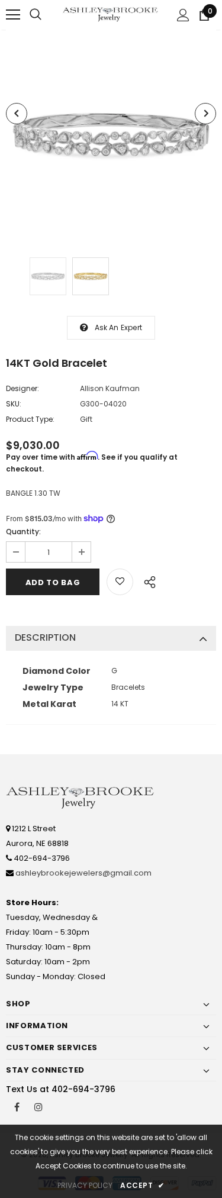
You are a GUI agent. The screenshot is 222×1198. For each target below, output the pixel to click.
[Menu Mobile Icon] (13, 15)
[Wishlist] (120, 582)
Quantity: (23, 532)
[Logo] (110, 14)
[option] (111, 135)
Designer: (22, 388)
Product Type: (30, 419)
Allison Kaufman (110, 388)
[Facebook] (16, 1106)
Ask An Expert (119, 327)
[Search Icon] (35, 15)
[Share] (146, 580)
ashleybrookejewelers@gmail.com (83, 873)
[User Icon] (183, 15)
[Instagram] (38, 1106)
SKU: (13, 404)
